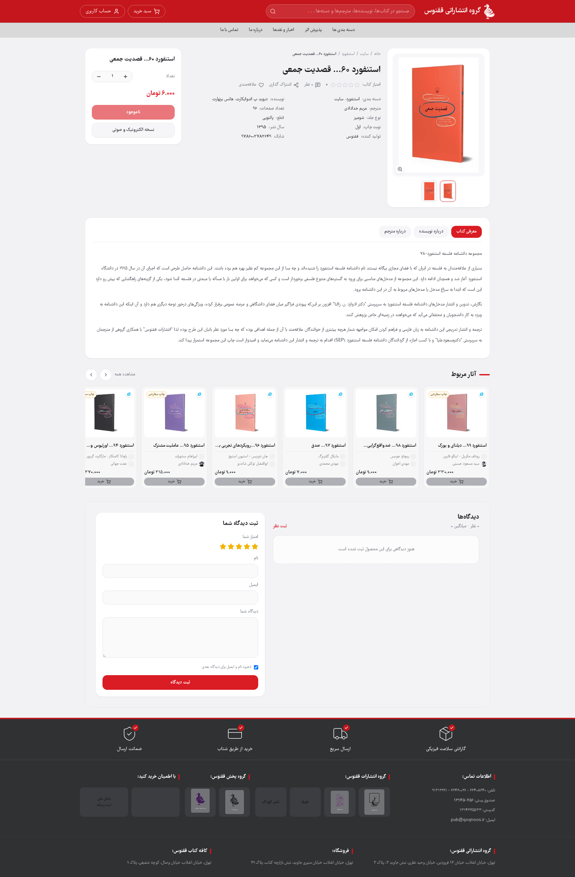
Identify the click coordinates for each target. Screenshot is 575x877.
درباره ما (255, 30)
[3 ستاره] (239, 546)
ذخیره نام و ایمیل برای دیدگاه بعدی (226, 667)
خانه (377, 54)
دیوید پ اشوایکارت (252, 99)
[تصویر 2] (429, 191)
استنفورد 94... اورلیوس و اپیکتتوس (112, 446)
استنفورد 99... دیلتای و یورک (462, 446)
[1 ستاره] (255, 546)
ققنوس (352, 137)
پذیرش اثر (313, 30)
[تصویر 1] (448, 191)
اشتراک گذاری (280, 85)
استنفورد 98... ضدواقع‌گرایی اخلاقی (391, 446)
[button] (438, 115)
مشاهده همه (124, 374)
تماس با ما (229, 30)
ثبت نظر (280, 526)
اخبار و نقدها (283, 30)
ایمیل (253, 585)
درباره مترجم (395, 231)
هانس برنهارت (222, 99)
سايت (364, 54)
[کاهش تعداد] (98, 76)
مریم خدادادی (355, 109)
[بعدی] (91, 375)
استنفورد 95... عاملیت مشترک (179, 446)
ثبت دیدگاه (180, 682)
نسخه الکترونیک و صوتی (133, 130)
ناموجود (133, 112)
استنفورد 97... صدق (328, 446)
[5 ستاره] (223, 546)
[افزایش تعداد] (125, 76)
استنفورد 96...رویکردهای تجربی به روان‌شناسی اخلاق (246, 446)
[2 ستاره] (247, 546)
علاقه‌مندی (248, 85)
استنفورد (348, 54)
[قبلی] (106, 375)
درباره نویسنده (431, 231)
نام (256, 558)
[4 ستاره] (231, 546)
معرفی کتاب (467, 231)
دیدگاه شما (249, 612)
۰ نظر (308, 85)
